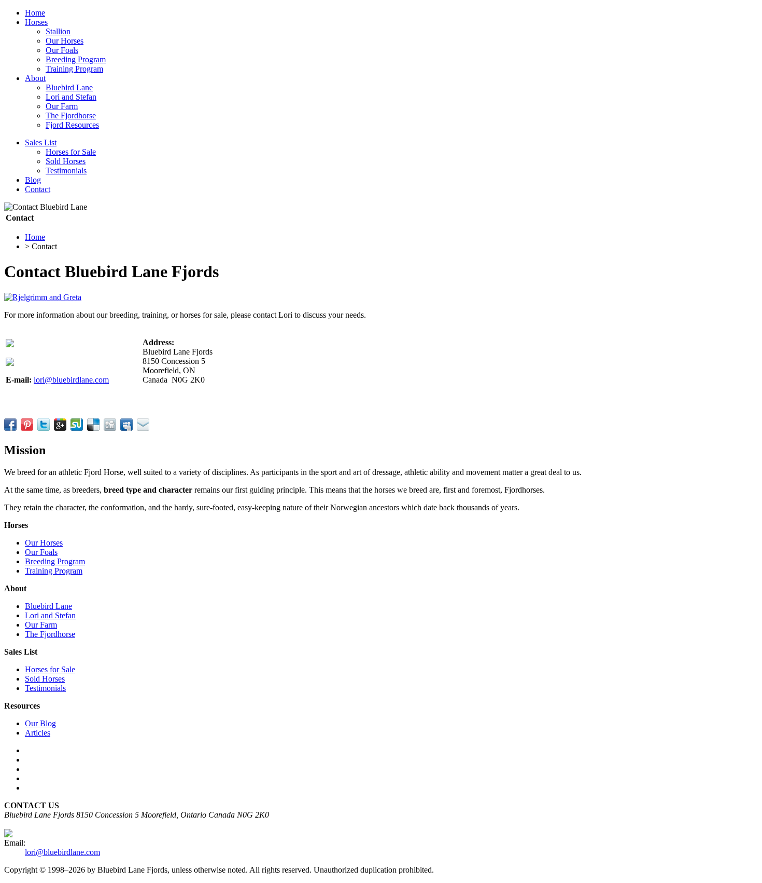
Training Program (74, 68)
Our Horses (64, 40)
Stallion (58, 31)
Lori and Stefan (71, 96)
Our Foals (62, 50)
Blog (33, 179)
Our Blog (40, 723)
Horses (36, 22)
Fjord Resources (72, 124)
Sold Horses (66, 161)
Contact (37, 189)
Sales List (41, 142)
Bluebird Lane (69, 87)
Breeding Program (76, 59)
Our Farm (62, 106)
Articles (37, 732)
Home (35, 12)
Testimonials (66, 170)
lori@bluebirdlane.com (71, 379)
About (35, 78)
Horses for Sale (71, 151)
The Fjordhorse (71, 115)
